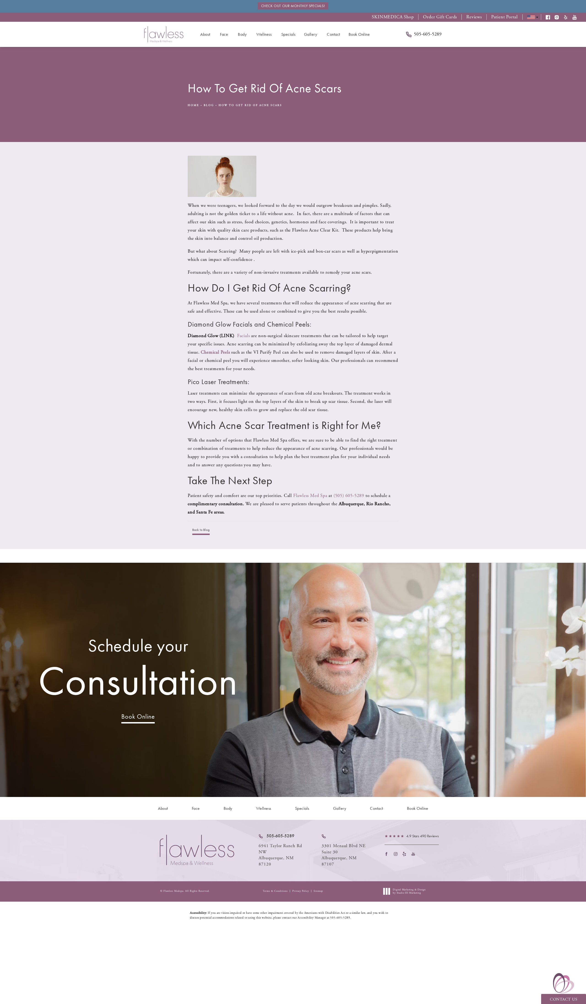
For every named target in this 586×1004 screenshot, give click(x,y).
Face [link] (224, 34)
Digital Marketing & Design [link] (409, 891)
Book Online (138, 716)
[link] (276, 836)
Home (193, 105)
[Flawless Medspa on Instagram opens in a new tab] (397, 854)
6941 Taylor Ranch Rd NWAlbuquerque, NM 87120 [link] (280, 855)
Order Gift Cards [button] (440, 17)
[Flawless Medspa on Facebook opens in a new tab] (388, 854)
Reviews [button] (474, 17)
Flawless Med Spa (310, 496)
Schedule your (138, 669)
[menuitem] (206, 34)
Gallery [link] (310, 34)
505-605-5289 (340, 918)
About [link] (205, 34)
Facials (243, 336)
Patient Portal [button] (504, 17)
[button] (550, 17)
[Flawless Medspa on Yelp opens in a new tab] (406, 854)
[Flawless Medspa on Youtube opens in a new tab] (415, 854)
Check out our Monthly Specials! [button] (293, 5)
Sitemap (318, 891)
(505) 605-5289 (350, 496)
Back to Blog (201, 530)
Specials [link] (288, 34)
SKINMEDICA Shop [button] (393, 17)
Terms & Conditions (275, 891)
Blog (209, 105)
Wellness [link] (263, 34)
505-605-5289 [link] (428, 34)
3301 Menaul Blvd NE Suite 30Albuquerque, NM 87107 (344, 855)
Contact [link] (333, 34)
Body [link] (242, 34)
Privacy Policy (300, 891)
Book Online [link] (359, 34)
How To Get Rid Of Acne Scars (250, 105)
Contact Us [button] (563, 999)
